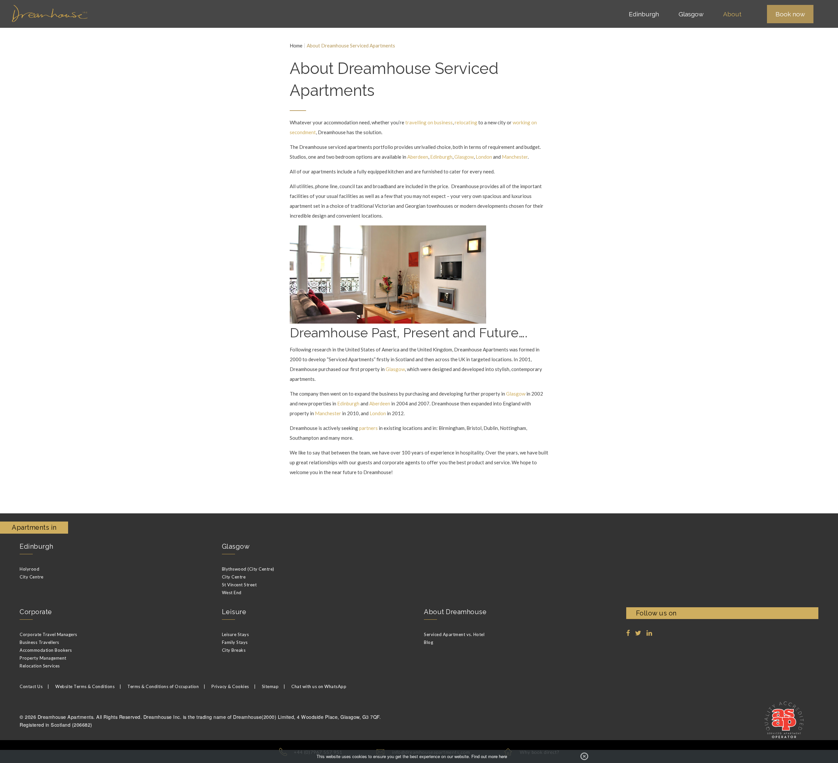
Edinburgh (441, 157)
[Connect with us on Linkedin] (649, 633)
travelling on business (429, 122)
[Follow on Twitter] (638, 633)
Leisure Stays (235, 634)
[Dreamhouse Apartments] (92, 14)
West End (232, 592)
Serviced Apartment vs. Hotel (454, 634)
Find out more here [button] (489, 756)
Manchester (515, 157)
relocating (466, 122)
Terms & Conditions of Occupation (163, 686)
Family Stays (235, 642)
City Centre (32, 576)
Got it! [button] (584, 756)
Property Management (43, 658)
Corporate (36, 612)
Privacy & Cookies (230, 686)
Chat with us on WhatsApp (318, 686)
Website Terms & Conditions (85, 686)
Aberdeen (417, 157)
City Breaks (234, 650)
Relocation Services (40, 665)
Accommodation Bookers (46, 650)
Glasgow (464, 157)
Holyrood (29, 569)
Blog (428, 642)
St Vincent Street (239, 584)
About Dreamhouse (455, 612)
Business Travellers (39, 642)
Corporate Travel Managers (48, 634)
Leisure (234, 612)
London (484, 157)
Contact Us (31, 686)
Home (296, 45)
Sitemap (270, 686)
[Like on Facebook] (628, 633)
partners (368, 428)
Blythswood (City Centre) (248, 569)
